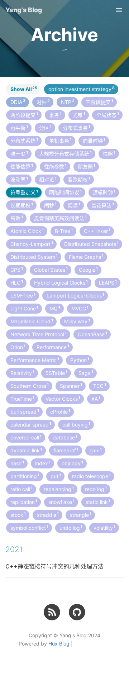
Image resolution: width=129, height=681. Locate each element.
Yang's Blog (23, 10)
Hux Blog (59, 643)
